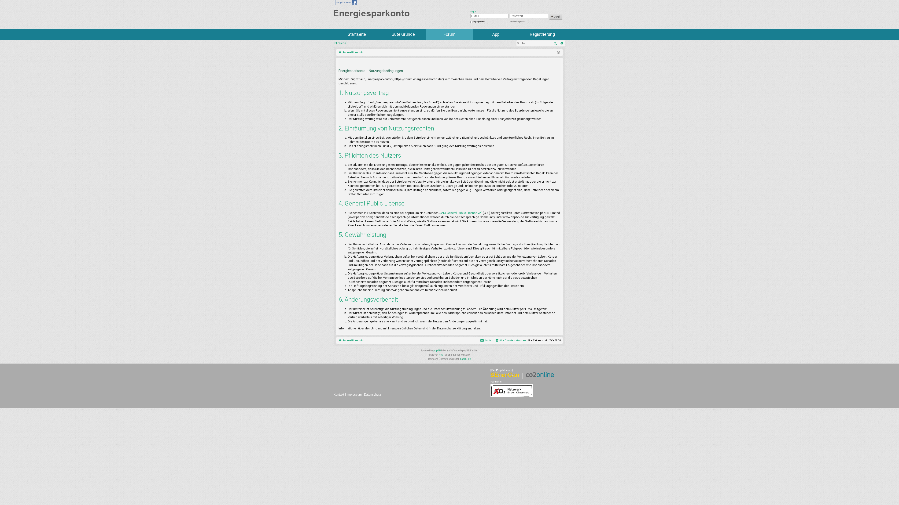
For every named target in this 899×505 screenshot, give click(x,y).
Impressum (354, 394)
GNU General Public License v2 (460, 213)
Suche (342, 43)
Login (557, 16)
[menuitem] (510, 340)
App (496, 34)
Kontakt (339, 394)
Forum (450, 34)
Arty (441, 355)
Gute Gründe (403, 34)
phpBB (437, 350)
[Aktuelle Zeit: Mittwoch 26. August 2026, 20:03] (558, 52)
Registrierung (542, 34)
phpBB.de (465, 359)
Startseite (357, 34)
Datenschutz (372, 394)
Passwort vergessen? (517, 22)
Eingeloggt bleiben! (479, 22)
